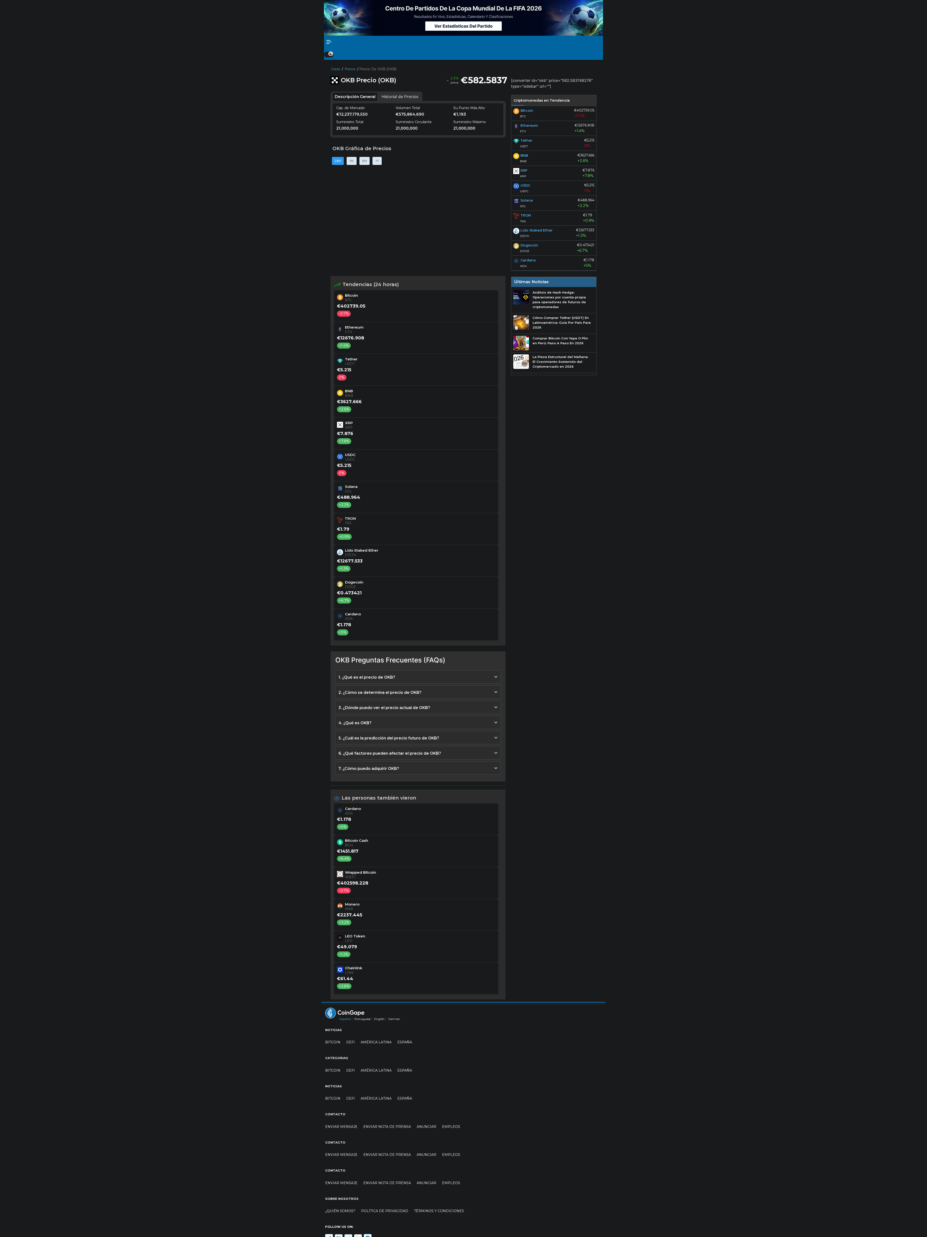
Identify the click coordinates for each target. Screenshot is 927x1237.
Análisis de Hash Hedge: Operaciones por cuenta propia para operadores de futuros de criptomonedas (559, 299)
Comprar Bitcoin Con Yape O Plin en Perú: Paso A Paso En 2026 (560, 340)
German (394, 1019)
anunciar (426, 1127)
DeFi (350, 1042)
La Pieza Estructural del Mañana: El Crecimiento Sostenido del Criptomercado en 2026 (560, 361)
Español (345, 1019)
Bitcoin (332, 1042)
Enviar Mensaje (341, 1127)
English (379, 1019)
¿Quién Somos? (340, 1211)
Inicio (335, 69)
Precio (350, 69)
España (404, 1042)
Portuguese (362, 1019)
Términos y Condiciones (439, 1211)
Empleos (451, 1127)
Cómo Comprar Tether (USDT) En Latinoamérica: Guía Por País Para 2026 (562, 322)
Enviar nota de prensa (387, 1127)
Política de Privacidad (384, 1211)
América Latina (376, 1042)
